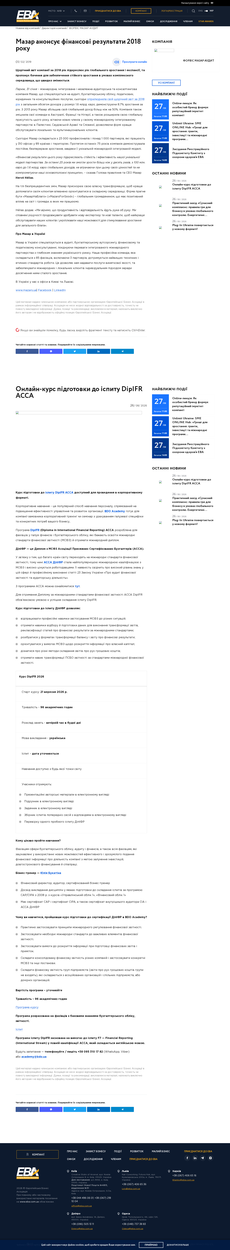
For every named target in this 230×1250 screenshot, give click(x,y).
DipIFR (34, 530)
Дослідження (168, 21)
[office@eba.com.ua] (85, 11)
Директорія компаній (54, 28)
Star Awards (206, 21)
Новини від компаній (27, 28)
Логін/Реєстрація (171, 11)
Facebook (45, 290)
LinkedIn (60, 290)
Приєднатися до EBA (143, 1159)
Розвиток (111, 21)
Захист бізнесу (76, 21)
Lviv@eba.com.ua (131, 1189)
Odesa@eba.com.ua (132, 1229)
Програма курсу (27, 1007)
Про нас (53, 21)
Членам (188, 21)
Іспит (19, 1029)
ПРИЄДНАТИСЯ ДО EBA (108, 11)
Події (95, 21)
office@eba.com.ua (81, 1206)
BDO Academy (115, 511)
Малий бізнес (132, 21)
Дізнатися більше (178, 1245)
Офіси (150, 21)
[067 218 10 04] (75, 11)
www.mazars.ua (26, 290)
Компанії (141, 11)
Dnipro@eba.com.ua (82, 1229)
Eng (201, 11)
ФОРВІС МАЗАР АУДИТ (83, 28)
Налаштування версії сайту (195, 3)
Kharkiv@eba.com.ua (183, 1180)
